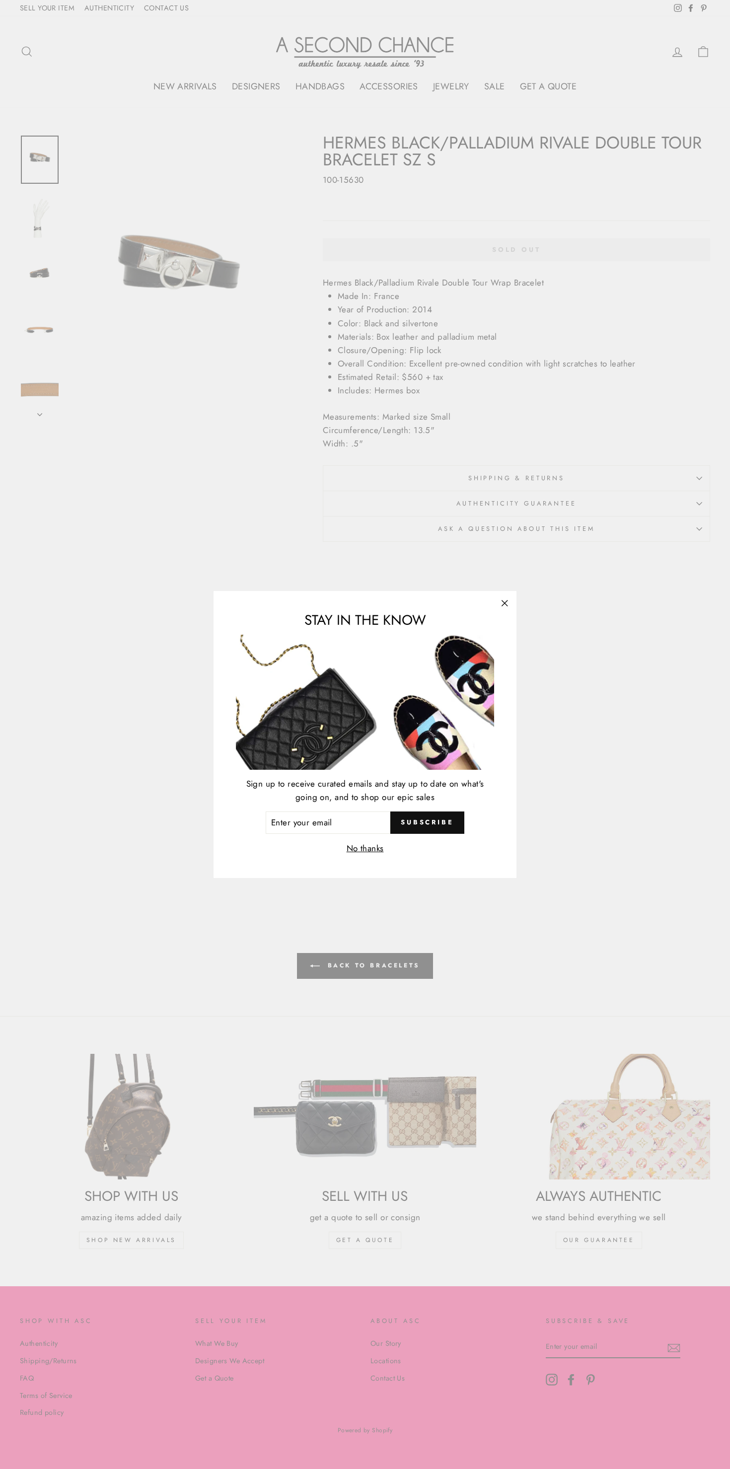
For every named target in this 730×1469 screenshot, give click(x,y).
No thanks (365, 848)
